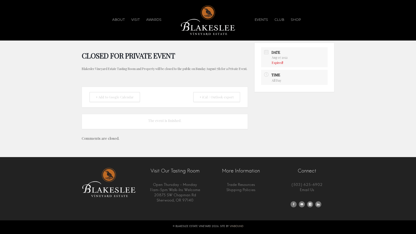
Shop (296, 20)
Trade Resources (241, 185)
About (118, 20)
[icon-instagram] (311, 204)
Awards (153, 20)
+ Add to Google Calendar (115, 97)
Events (261, 20)
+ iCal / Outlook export (217, 97)
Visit (135, 20)
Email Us (307, 190)
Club (279, 20)
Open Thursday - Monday (175, 185)
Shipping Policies (240, 190)
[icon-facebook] (295, 204)
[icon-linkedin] (319, 204)
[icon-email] (303, 204)
